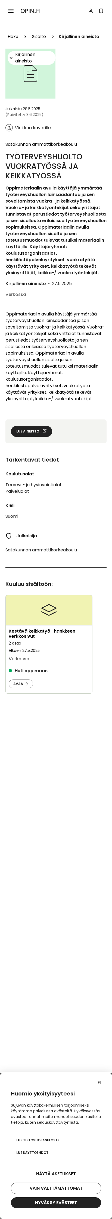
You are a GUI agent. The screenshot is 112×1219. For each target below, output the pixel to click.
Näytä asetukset (56, 1174)
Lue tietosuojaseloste (38, 1140)
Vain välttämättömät (56, 1188)
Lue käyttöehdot (32, 1152)
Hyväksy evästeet (56, 1202)
